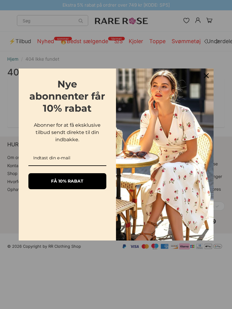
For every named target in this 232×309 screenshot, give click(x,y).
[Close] (206, 75)
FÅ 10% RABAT (67, 181)
